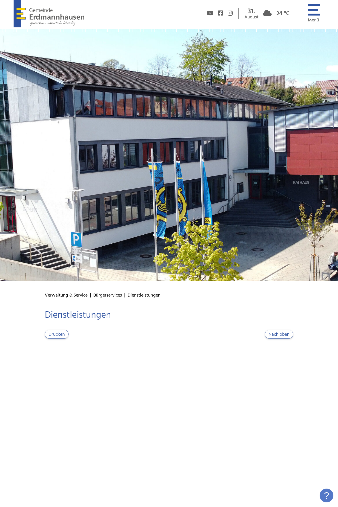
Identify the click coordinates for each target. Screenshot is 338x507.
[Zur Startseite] (49, 26)
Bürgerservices (107, 295)
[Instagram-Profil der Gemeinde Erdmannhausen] (230, 13)
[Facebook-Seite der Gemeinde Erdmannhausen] (220, 13)
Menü (313, 20)
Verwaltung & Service (66, 295)
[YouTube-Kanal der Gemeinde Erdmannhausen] (210, 13)
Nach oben (279, 334)
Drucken (57, 334)
